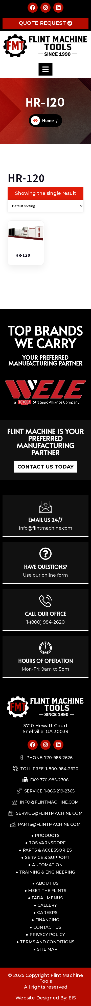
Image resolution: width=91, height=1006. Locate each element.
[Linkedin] (58, 8)
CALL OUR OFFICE (45, 613)
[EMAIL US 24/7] (45, 506)
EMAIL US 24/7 (45, 519)
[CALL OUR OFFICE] (45, 600)
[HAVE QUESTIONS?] (45, 553)
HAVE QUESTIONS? (45, 566)
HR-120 (22, 255)
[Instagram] (45, 8)
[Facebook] (33, 8)
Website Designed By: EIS (45, 998)
